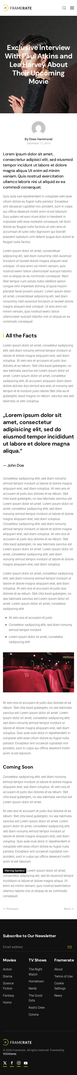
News (58, 995)
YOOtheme (9, 1053)
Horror (7, 1002)
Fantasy (8, 995)
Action (7, 969)
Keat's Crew (37, 1007)
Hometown (36, 981)
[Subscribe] (69, 947)
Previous (12, 909)
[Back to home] (17, 8)
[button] (64, 8)
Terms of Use (63, 976)
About (58, 969)
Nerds (33, 988)
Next (67, 909)
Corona (34, 1014)
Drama (7, 976)
